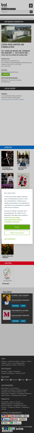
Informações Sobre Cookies (12, 219)
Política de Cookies (14, 217)
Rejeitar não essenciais (17, 233)
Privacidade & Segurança (11, 221)
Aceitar (17, 227)
